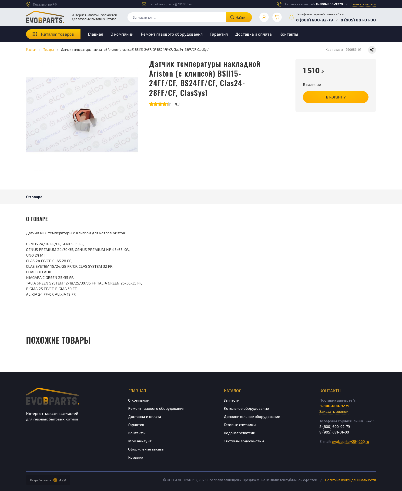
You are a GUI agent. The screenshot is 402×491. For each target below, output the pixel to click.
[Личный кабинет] (264, 17)
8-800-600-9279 (329, 4)
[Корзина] (277, 17)
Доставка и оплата (253, 34)
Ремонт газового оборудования (172, 34)
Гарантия (219, 34)
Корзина (135, 457)
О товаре (34, 196)
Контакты (288, 34)
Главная (95, 34)
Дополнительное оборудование (252, 416)
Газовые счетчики (240, 424)
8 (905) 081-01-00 (358, 19)
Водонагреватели (239, 432)
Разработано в (40, 480)
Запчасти (231, 400)
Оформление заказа (146, 449)
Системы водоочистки (244, 441)
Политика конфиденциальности (350, 480)
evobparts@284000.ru (175, 4)
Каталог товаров (57, 34)
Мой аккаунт (139, 441)
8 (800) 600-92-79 (314, 19)
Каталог (232, 390)
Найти (240, 17)
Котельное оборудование (246, 408)
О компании (122, 34)
